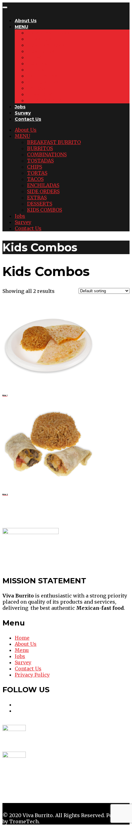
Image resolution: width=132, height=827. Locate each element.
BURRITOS (39, 39)
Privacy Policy (32, 675)
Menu (22, 650)
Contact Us (28, 119)
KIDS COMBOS (44, 100)
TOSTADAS (40, 51)
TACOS (35, 70)
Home (22, 638)
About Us (26, 20)
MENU (21, 27)
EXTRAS (36, 88)
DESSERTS (39, 94)
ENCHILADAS (42, 76)
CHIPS (34, 57)
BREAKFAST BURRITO (52, 33)
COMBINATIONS (46, 45)
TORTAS (37, 63)
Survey (23, 113)
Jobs (20, 107)
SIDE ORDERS (43, 82)
